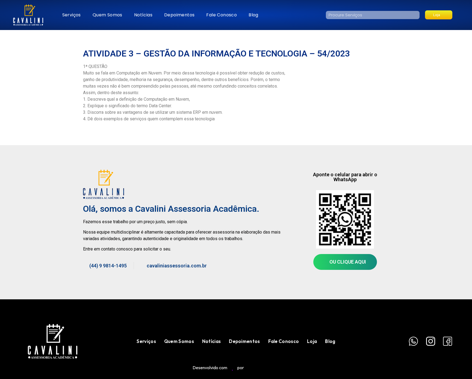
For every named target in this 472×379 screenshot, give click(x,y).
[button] (438, 14)
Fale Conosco (221, 15)
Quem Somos (107, 15)
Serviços (71, 15)
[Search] (415, 15)
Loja (312, 341)
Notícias (143, 15)
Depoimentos (179, 15)
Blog (253, 15)
